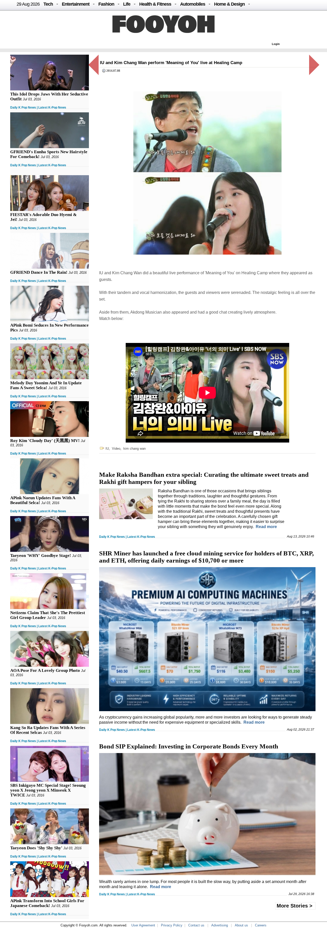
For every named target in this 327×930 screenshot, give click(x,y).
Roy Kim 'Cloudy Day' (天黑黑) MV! (45, 440)
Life (126, 4)
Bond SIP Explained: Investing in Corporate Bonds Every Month (188, 746)
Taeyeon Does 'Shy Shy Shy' (36, 847)
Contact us (196, 925)
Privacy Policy (171, 925)
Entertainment (75, 4)
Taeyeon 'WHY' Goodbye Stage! (40, 555)
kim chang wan (134, 448)
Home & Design (229, 4)
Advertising (219, 925)
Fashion (106, 4)
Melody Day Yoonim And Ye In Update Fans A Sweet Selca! (46, 385)
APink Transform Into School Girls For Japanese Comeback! (47, 903)
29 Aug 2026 (28, 4)
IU (107, 448)
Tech (48, 4)
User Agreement (143, 925)
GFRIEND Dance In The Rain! (38, 272)
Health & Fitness (155, 4)
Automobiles (192, 4)
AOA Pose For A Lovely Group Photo (45, 670)
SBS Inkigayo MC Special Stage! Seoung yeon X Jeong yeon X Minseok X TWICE (48, 790)
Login (276, 43)
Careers (260, 925)
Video (116, 448)
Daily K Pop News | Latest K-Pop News (38, 107)
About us (241, 925)
